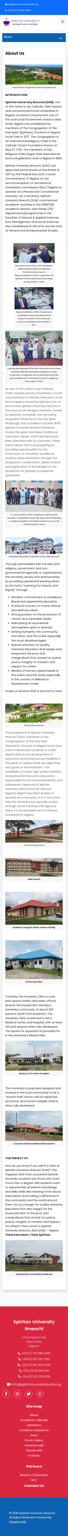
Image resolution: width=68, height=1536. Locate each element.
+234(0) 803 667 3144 (35, 1359)
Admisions (34, 1425)
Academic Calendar (34, 1420)
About (34, 1415)
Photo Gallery (34, 1440)
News (34, 1435)
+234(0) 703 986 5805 (35, 1353)
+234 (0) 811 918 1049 (35, 1371)
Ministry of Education (34, 1475)
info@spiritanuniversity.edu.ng (23, 4)
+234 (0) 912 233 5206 (35, 1376)
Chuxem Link (17, 1522)
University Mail (34, 1445)
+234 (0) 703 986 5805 (19, 10)
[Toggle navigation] (60, 38)
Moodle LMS (34, 1450)
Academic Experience (34, 1430)
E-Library (34, 1455)
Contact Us (34, 1485)
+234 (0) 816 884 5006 (35, 1365)
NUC (34, 1480)
